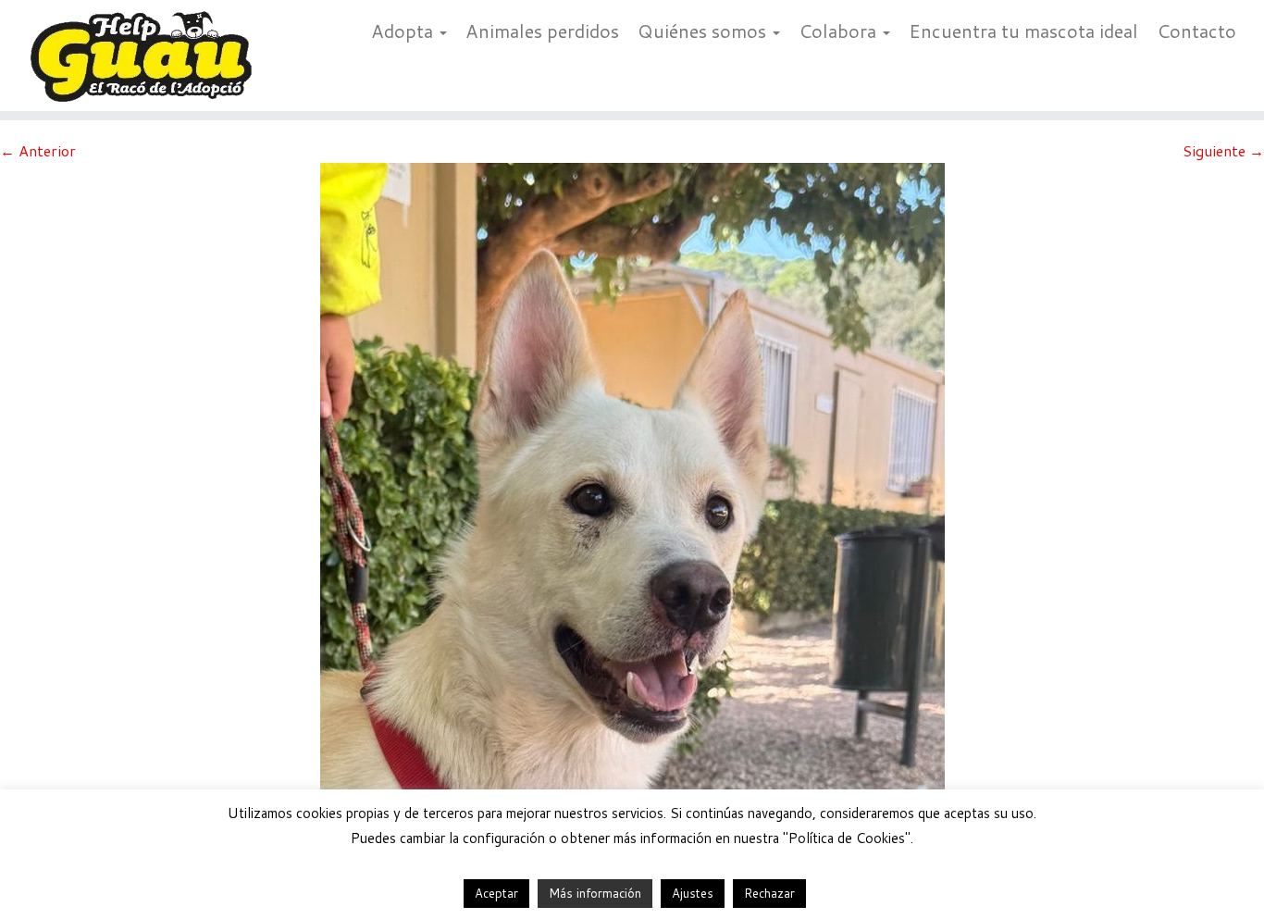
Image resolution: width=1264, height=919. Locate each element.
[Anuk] (632, 500)
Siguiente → (1223, 150)
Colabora (840, 30)
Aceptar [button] (496, 893)
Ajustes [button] (692, 893)
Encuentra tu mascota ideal (1023, 30)
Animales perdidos (542, 30)
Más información (595, 893)
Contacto (1196, 30)
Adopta (404, 30)
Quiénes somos (704, 30)
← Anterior (38, 150)
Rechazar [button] (769, 893)
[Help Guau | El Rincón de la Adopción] (145, 55)
